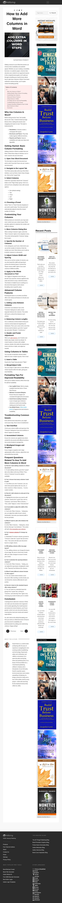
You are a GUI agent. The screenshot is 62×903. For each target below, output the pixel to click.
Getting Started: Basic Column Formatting (17, 93)
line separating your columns (17, 529)
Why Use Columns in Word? (14, 91)
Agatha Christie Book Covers (41, 607)
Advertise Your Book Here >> (43, 221)
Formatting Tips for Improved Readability (17, 100)
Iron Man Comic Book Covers (51, 553)
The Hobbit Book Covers (41, 553)
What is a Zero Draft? (51, 262)
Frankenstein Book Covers (51, 607)
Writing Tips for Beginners (51, 315)
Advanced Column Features (14, 97)
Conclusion (9, 107)
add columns (13, 338)
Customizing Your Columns (13, 95)
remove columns (14, 532)
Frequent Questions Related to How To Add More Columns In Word (17, 105)
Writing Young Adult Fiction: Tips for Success (41, 315)
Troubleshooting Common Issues (15, 102)
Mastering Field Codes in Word (41, 262)
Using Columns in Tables (13, 98)
